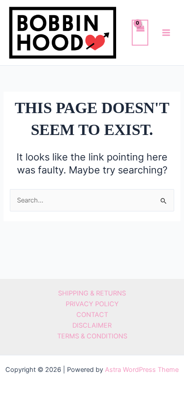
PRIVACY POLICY (92, 304)
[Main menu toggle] (166, 33)
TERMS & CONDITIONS (92, 336)
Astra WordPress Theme (142, 370)
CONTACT (92, 315)
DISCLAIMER (92, 325)
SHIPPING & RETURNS (92, 293)
